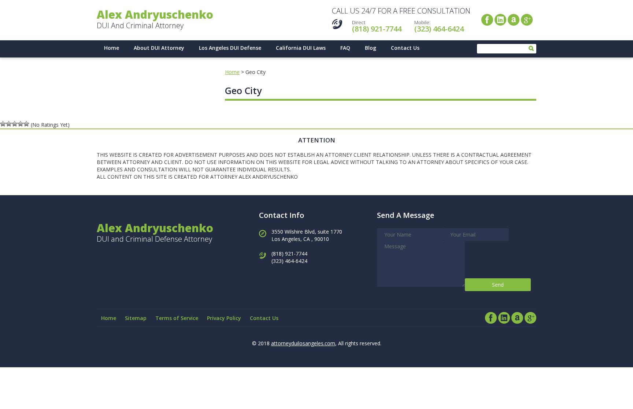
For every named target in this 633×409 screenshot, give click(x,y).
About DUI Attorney (159, 47)
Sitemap (136, 318)
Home (111, 47)
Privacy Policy (224, 318)
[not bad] (15, 124)
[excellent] (26, 124)
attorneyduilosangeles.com (303, 343)
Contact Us (405, 47)
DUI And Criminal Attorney (155, 19)
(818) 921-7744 (376, 29)
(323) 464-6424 (439, 29)
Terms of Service (176, 318)
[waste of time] (3, 124)
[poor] (9, 124)
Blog (370, 47)
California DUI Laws (301, 47)
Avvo (513, 20)
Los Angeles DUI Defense (230, 47)
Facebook (487, 20)
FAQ (345, 47)
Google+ (527, 20)
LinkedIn (500, 20)
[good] (20, 124)
